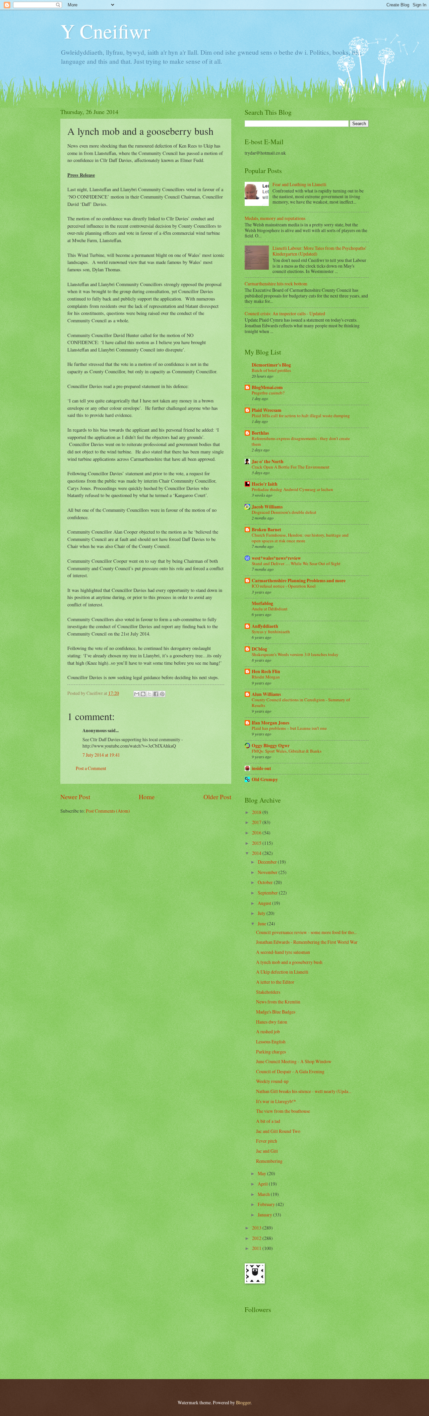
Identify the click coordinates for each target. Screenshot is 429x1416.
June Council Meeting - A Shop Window (293, 1061)
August (265, 903)
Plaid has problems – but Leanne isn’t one (289, 728)
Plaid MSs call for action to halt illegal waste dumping (301, 416)
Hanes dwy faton (271, 1022)
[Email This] (136, 694)
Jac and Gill (267, 1151)
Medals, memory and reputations (275, 218)
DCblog (259, 649)
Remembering (269, 1161)
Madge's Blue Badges (275, 1012)
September (268, 892)
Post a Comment (91, 768)
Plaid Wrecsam (267, 410)
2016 (257, 832)
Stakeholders (268, 992)
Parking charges (271, 1051)
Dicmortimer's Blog (271, 365)
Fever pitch (266, 1141)
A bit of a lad (268, 1121)
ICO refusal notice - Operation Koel (284, 586)
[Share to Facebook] (155, 694)
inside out (261, 768)
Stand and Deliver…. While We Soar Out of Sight (296, 563)
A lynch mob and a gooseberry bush (289, 962)
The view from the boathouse (283, 1111)
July (262, 913)
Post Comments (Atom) (108, 811)
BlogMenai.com (267, 387)
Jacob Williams (267, 506)
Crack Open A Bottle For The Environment (290, 467)
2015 (257, 843)
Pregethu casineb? (268, 393)
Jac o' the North (268, 461)
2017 (257, 822)
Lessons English (271, 1041)
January (265, 1214)
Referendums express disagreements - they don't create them (301, 441)
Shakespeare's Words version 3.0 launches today (295, 654)
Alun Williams (266, 694)
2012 (257, 1238)
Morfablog (262, 603)
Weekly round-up (272, 1081)
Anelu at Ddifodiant (270, 609)
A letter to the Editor (275, 982)
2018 (257, 812)
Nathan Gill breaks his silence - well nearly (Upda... (303, 1091)
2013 (257, 1227)
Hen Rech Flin (266, 671)
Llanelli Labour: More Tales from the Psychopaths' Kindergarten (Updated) (319, 251)
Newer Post (75, 797)
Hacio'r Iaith (265, 484)
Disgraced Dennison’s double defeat (284, 512)
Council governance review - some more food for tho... (306, 932)
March (264, 1194)
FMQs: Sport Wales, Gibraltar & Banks (286, 751)
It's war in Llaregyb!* (276, 1101)
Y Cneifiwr (105, 30)
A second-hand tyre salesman (283, 952)
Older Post (217, 797)
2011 (257, 1248)
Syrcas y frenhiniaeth (271, 632)
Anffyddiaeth (265, 626)
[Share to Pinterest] (162, 694)
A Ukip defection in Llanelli (282, 972)
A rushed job (268, 1031)
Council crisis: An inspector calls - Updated (285, 313)
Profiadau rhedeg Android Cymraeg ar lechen (292, 489)
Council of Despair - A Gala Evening (290, 1071)
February (267, 1204)
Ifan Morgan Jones (270, 722)
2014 (257, 853)
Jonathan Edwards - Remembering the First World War (307, 942)
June (262, 923)
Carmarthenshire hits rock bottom (276, 283)
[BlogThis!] (143, 694)
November (268, 872)
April (263, 1184)
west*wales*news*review (276, 558)
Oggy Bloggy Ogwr (271, 745)
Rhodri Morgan (266, 677)
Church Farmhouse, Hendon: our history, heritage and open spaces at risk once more (300, 538)
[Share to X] (149, 694)
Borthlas (260, 433)
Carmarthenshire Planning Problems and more (299, 580)
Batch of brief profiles (271, 370)
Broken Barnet (266, 529)
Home (147, 797)
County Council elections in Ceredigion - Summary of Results (301, 702)
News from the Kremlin (278, 1001)
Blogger (243, 1402)
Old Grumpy (265, 779)
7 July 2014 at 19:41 (101, 755)
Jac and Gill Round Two (278, 1131)
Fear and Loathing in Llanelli (299, 184)
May (262, 1173)
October (266, 882)
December (268, 862)
